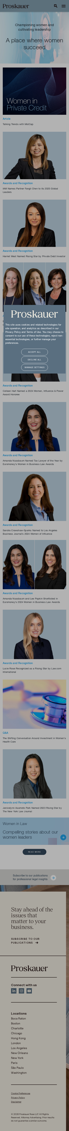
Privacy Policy (13, 332)
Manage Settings (35, 367)
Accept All (34, 352)
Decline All (34, 360)
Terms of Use (33, 332)
